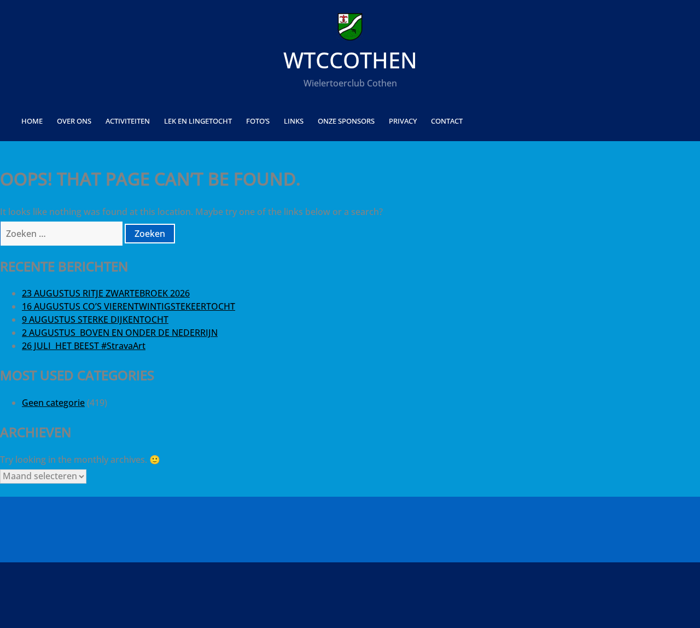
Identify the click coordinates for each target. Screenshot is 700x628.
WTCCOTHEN (350, 60)
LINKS (294, 121)
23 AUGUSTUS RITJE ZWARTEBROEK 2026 (106, 293)
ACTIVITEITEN (128, 121)
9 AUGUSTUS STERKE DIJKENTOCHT (95, 319)
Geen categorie (53, 403)
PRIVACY (403, 121)
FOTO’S (258, 121)
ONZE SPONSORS (346, 121)
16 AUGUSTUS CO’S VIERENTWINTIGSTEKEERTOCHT (128, 306)
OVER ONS (74, 121)
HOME (32, 121)
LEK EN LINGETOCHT (198, 121)
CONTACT (447, 121)
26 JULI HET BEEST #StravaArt (83, 346)
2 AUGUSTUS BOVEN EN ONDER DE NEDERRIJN (120, 333)
